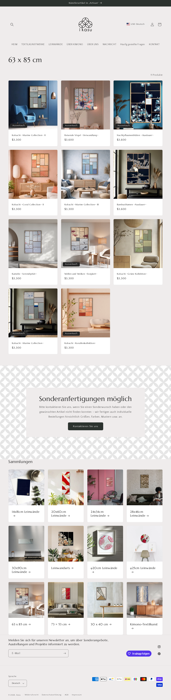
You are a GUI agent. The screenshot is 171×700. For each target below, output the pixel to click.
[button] (12, 24)
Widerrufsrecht (32, 695)
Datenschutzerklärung (51, 695)
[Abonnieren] (64, 653)
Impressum (77, 695)
